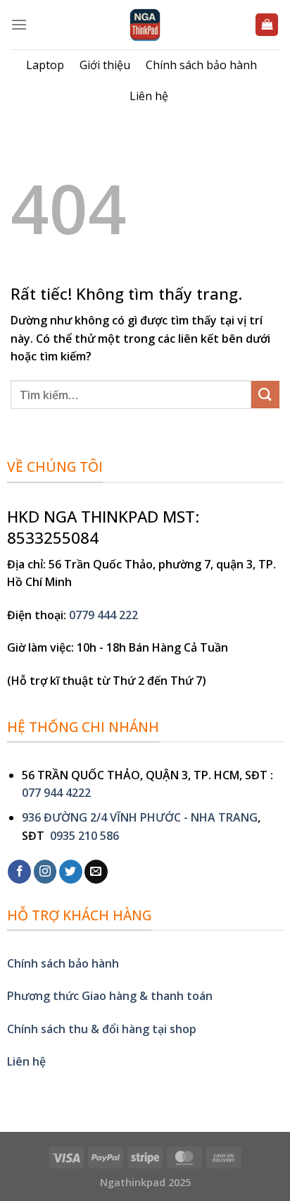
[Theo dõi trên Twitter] (70, 872)
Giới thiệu (105, 65)
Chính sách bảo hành (201, 65)
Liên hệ (149, 96)
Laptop (45, 65)
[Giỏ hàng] (267, 25)
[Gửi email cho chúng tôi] (96, 872)
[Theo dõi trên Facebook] (19, 872)
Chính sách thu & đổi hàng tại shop (101, 1029)
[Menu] (19, 24)
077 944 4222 (56, 792)
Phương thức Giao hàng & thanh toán (110, 996)
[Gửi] (265, 394)
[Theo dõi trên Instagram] (45, 872)
